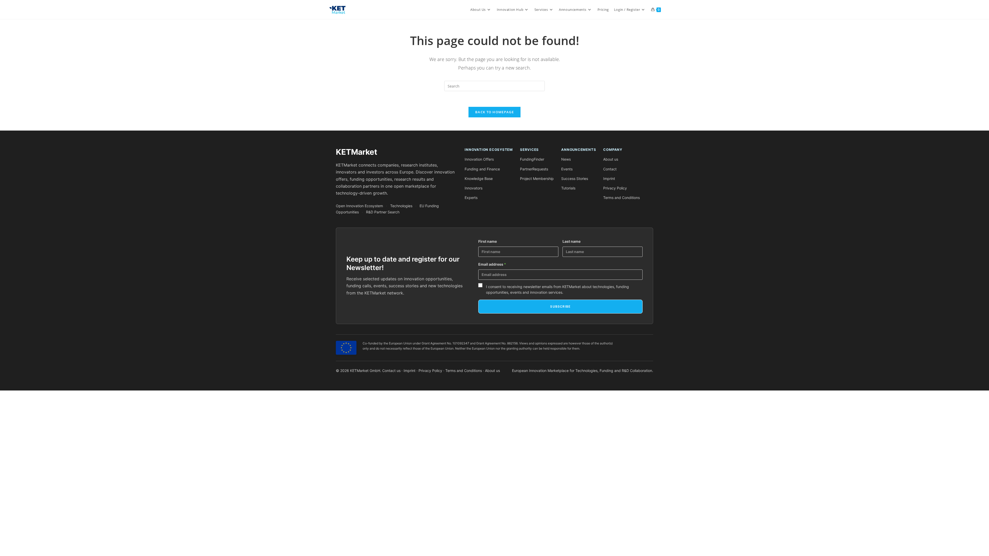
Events (567, 169)
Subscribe (560, 306)
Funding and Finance (482, 169)
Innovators (473, 188)
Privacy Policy (615, 188)
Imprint (609, 178)
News (566, 159)
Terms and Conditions (621, 197)
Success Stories (574, 178)
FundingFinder (532, 159)
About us (610, 159)
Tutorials (568, 188)
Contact (610, 169)
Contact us (391, 370)
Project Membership (537, 178)
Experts (471, 197)
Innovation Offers (479, 159)
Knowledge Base (479, 178)
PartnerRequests (534, 169)
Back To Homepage (494, 112)
